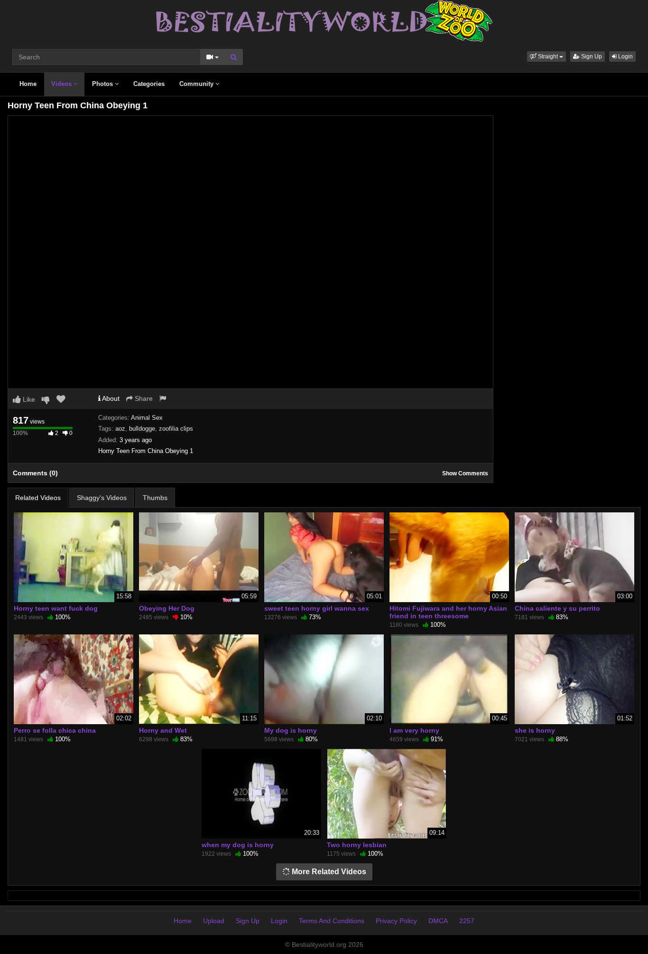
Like (28, 399)
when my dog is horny (238, 845)
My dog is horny (290, 730)
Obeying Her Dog (166, 608)
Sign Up (591, 56)
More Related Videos (328, 872)
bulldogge (142, 428)
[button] (546, 56)
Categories (149, 83)
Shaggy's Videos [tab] (102, 497)
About (110, 398)
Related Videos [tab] (38, 497)
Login (625, 56)
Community (197, 83)
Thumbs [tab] (155, 497)
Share (143, 398)
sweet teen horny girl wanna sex (316, 608)
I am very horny (414, 730)
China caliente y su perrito (557, 608)
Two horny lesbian (357, 845)
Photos (103, 83)
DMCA (438, 921)
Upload (213, 921)
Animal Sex (147, 417)
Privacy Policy (396, 921)
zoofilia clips (176, 428)
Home (28, 83)
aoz (120, 428)
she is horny (535, 730)
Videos (62, 83)
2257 (466, 921)
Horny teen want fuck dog (56, 608)
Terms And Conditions (331, 921)
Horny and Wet (163, 730)
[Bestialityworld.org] (324, 20)
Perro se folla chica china (55, 730)
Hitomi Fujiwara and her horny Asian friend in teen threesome (448, 612)
